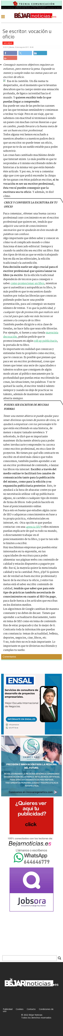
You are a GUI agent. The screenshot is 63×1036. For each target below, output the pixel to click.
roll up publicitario (45, 341)
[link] (10, 53)
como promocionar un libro (27, 283)
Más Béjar (8, 43)
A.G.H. (6, 47)
